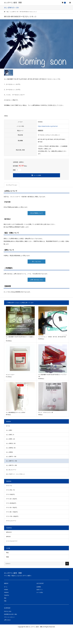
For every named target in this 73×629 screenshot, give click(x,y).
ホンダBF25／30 (10, 443)
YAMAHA (6, 592)
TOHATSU (6, 595)
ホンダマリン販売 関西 (13, 2)
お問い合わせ (7, 620)
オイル (8, 426)
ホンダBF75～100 (11, 456)
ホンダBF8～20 (10, 439)
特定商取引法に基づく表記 (10, 614)
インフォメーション (11, 185)
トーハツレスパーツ (11, 541)
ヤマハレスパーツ (11, 521)
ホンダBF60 (9, 452)
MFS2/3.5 (9, 532)
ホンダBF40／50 (10, 448)
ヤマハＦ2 (9, 485)
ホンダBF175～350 (11, 465)
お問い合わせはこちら (36, 279)
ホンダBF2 (9, 430)
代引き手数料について (36, 213)
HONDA (6, 589)
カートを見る (39, 592)
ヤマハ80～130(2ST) (12, 512)
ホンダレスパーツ (11, 470)
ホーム (5, 587)
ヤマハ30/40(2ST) (11, 503)
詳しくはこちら (36, 261)
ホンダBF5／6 (10, 434)
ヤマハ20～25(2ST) (11, 499)
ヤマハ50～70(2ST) (11, 507)
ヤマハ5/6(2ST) (10, 494)
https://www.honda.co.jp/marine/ (48, 126)
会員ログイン (39, 589)
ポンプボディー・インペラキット (15, 474)
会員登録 (38, 587)
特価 (7, 557)
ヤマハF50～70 (10, 490)
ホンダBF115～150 (11, 461)
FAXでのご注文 (7, 611)
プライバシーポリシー (9, 617)
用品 (7, 552)
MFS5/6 (8, 536)
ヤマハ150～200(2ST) (12, 516)
